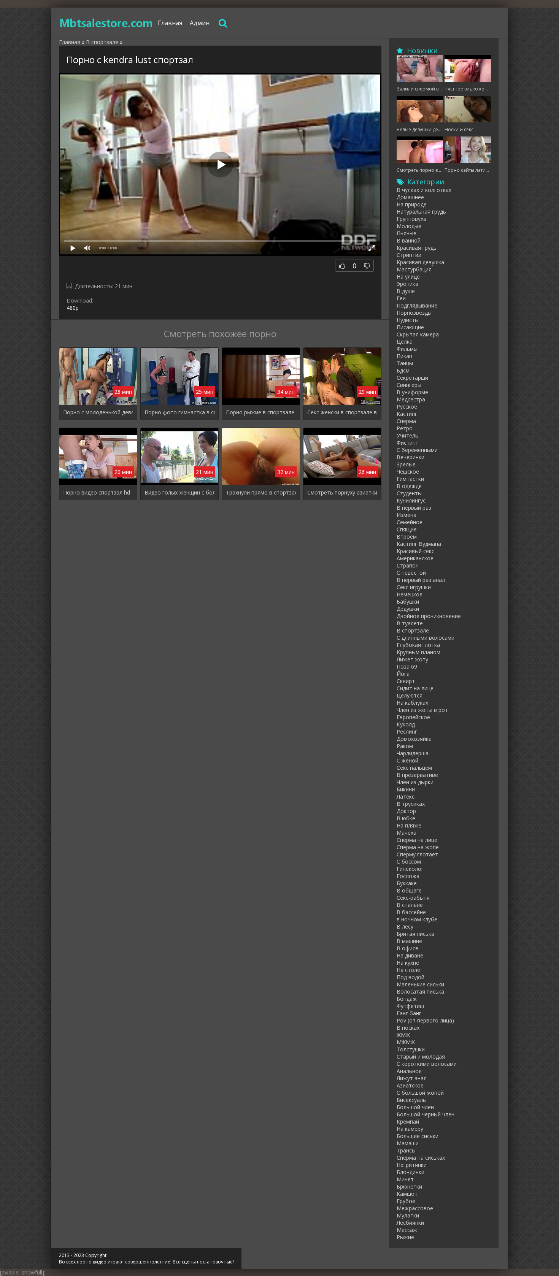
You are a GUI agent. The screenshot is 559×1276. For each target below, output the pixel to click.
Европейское (413, 717)
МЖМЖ (406, 1042)
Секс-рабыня (413, 897)
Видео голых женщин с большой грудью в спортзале (179, 492)
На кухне (408, 962)
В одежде (409, 486)
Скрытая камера (418, 334)
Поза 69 (407, 666)
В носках (408, 1027)
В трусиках (411, 803)
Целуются (409, 695)
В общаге (409, 890)
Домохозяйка (414, 738)
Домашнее (410, 197)
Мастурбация (414, 269)
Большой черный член (425, 1114)
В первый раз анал (421, 579)
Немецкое (409, 594)
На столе (408, 969)
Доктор (406, 811)
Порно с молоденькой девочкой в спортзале (98, 412)
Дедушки (408, 608)
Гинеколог (410, 868)
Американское (415, 558)
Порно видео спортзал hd (96, 492)
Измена (406, 514)
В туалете (410, 623)
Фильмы (407, 348)
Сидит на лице (415, 688)
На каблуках (412, 702)
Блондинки (410, 1172)
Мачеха (406, 832)
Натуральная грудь (421, 211)
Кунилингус (411, 500)
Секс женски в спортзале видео (342, 412)
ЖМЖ (403, 1034)
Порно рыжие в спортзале (260, 412)
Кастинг (407, 413)
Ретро (405, 428)
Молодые (409, 226)
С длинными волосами (425, 637)
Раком (405, 746)
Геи (401, 298)
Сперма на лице (417, 839)
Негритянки (412, 1164)
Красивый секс (415, 551)
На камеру (410, 1128)
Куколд (406, 724)
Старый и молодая (421, 1056)
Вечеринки (410, 457)
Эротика (407, 283)
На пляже (409, 825)
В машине (409, 941)
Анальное (409, 1071)
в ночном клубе (417, 919)
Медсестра (411, 399)
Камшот (407, 1193)
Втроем (407, 536)
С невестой (411, 572)
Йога (403, 673)
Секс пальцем (414, 767)
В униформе (412, 392)
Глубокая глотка (418, 644)
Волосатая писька (420, 991)
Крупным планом (418, 652)
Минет (405, 1179)
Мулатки (408, 1215)
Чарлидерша (413, 753)
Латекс (405, 796)
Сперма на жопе (418, 847)
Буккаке (407, 883)
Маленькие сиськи (420, 984)
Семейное (409, 522)
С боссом (409, 861)
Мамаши (408, 1143)
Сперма (406, 421)
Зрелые (406, 464)
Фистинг (407, 442)
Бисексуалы (412, 1099)
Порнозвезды (414, 312)
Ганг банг (409, 1013)
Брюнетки (409, 1186)
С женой (407, 760)
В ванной (409, 240)
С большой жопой (420, 1092)
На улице (408, 276)
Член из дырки (415, 782)
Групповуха (411, 218)
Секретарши (412, 377)
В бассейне (411, 912)
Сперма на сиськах (421, 1157)
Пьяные (406, 233)
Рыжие (405, 1237)
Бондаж (407, 998)
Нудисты (408, 319)
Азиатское (410, 1085)
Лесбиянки (410, 1222)
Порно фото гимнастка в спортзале (179, 412)
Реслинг (407, 731)
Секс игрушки (414, 587)
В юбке (406, 818)
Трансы (406, 1150)
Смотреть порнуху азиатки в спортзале (342, 492)
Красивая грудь (417, 247)
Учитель (407, 435)
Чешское (408, 471)
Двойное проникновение (429, 616)
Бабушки (408, 601)
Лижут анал (412, 1078)
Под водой (410, 977)
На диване (410, 955)
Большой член (415, 1107)
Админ (200, 23)
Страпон (408, 565)
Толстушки (411, 1049)
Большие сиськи (417, 1136)
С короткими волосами (427, 1063)
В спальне (410, 904)
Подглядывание (417, 305)
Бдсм (403, 370)
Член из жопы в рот (422, 709)
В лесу (405, 926)
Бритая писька (415, 933)
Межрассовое (415, 1208)
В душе (406, 291)
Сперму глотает (417, 854)
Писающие (410, 327)
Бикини (406, 789)
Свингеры (409, 384)
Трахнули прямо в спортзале (261, 492)
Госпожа (408, 876)
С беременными (417, 449)
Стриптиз (409, 254)
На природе (412, 204)
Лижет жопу (412, 659)
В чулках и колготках (424, 189)
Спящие (407, 529)
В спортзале (413, 630)
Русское (407, 406)
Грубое (406, 1201)
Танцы (405, 363)
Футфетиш (410, 1006)
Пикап (404, 356)
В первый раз (414, 507)
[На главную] (106, 22)
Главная (170, 23)
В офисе (407, 948)
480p (73, 307)
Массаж (407, 1229)
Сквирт (406, 681)
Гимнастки (410, 478)
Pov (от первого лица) (425, 1020)
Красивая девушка (420, 262)
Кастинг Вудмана (419, 543)
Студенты (409, 493)
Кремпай (408, 1121)
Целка (405, 341)
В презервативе (417, 774)
